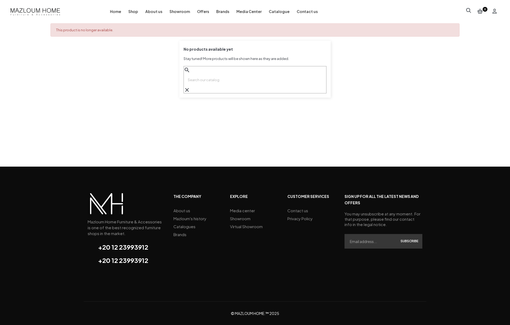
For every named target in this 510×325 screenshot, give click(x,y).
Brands (179, 234)
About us (181, 210)
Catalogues (184, 226)
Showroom (240, 218)
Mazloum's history (189, 218)
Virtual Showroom (246, 226)
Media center (242, 210)
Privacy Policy (300, 218)
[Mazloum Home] (106, 205)
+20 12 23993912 (123, 247)
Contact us (297, 210)
